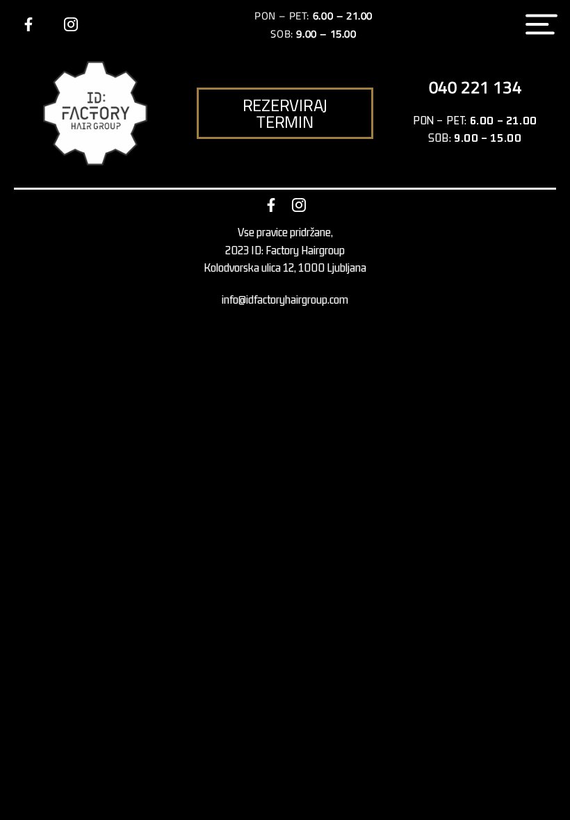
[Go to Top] (549, 799)
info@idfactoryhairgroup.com (285, 299)
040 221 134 (475, 86)
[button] (285, 113)
